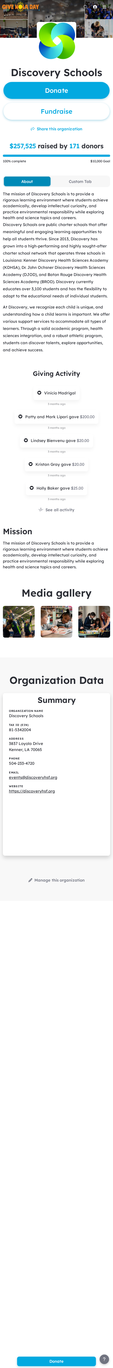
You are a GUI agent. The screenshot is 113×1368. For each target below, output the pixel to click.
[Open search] (85, 7)
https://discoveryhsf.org (32, 791)
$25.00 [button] (77, 488)
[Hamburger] (104, 7)
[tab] (27, 181)
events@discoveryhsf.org (33, 777)
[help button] (104, 1359)
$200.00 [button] (87, 416)
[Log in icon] (95, 7)
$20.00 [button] (83, 440)
